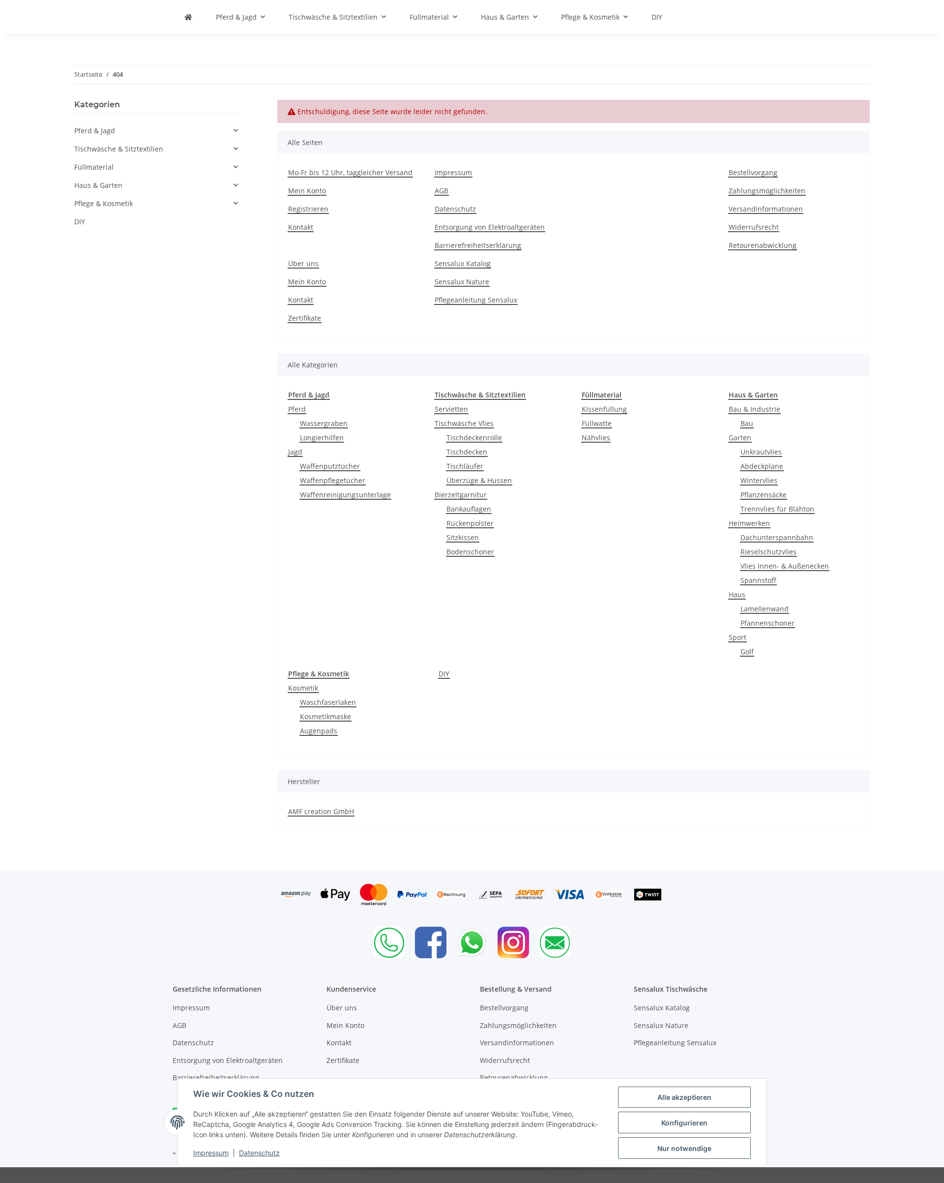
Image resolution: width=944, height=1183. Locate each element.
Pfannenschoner (767, 623)
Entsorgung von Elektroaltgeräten (490, 227)
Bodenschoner (470, 551)
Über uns (303, 263)
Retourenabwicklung (762, 245)
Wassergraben (324, 423)
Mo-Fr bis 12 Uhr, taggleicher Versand (350, 172)
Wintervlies (758, 480)
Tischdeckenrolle (474, 437)
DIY (444, 673)
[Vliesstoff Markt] (188, 17)
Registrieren (308, 208)
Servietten (451, 409)
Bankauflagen (468, 509)
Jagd (295, 451)
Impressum (211, 1153)
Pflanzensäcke (763, 494)
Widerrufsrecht (754, 227)
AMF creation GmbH (321, 811)
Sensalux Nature (462, 281)
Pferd (297, 409)
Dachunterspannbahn (776, 537)
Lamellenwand (764, 608)
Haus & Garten (98, 185)
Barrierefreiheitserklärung (478, 245)
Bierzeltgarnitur (461, 494)
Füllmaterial (94, 167)
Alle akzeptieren (684, 1097)
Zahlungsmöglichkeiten (767, 190)
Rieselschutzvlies (768, 551)
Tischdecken (466, 451)
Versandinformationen (766, 208)
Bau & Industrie (754, 409)
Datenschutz (259, 1153)
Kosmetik (303, 688)
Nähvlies (596, 437)
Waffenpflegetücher (332, 480)
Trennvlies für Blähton (777, 509)
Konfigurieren (684, 1123)
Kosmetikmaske (325, 716)
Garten (740, 437)
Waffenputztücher (330, 466)
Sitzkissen (462, 537)
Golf (747, 651)
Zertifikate (304, 318)
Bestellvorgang (753, 172)
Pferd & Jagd (94, 130)
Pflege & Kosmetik (103, 203)
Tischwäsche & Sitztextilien (118, 148)
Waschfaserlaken (328, 702)
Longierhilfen (322, 437)
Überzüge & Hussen (479, 480)
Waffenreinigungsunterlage (345, 494)
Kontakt (300, 227)
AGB (441, 190)
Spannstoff (758, 580)
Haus (737, 594)
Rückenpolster (470, 523)
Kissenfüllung (604, 409)
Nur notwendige (684, 1148)
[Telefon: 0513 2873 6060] (389, 943)
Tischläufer (464, 466)
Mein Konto (307, 190)
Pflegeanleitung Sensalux (476, 299)
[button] (156, 130)
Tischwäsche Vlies (464, 423)
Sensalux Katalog (463, 263)
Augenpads (318, 730)
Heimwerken (749, 523)
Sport (737, 637)
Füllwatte (597, 423)
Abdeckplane (761, 466)
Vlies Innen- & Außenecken (784, 566)
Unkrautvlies (761, 451)
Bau (746, 423)
